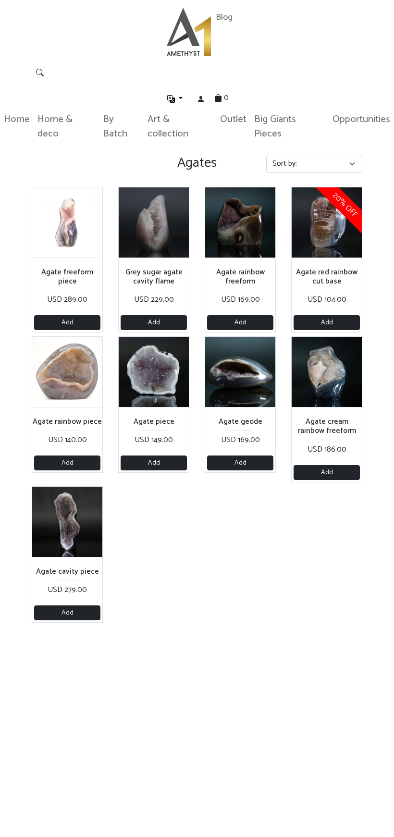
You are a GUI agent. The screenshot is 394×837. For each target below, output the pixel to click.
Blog (224, 17)
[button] (175, 99)
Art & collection (168, 126)
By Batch (115, 126)
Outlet (233, 119)
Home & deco (55, 126)
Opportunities (361, 119)
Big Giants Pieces (275, 126)
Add (68, 322)
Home (17, 119)
